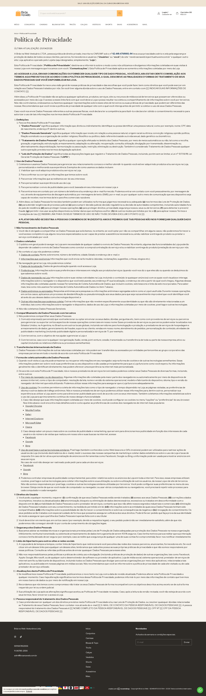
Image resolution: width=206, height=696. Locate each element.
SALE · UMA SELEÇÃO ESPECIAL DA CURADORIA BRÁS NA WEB (103, 3)
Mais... (145, 24)
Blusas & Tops (58, 24)
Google (29, 441)
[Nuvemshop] (119, 689)
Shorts (108, 24)
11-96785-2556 (21, 650)
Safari (28, 414)
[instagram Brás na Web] (15, 636)
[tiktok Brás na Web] (21, 636)
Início (16, 24)
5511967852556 (21, 646)
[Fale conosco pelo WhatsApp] (200, 690)
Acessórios (132, 24)
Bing (27, 445)
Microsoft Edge (33, 422)
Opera (28, 427)
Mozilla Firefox (32, 410)
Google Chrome (33, 406)
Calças (83, 24)
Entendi (29, 691)
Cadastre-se (167, 14)
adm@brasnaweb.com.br (25, 655)
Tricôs (72, 24)
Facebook (30, 437)
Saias (119, 24)
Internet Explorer (34, 418)
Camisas (43, 24)
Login (164, 12)
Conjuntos (29, 24)
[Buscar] (119, 13)
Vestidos (96, 24)
